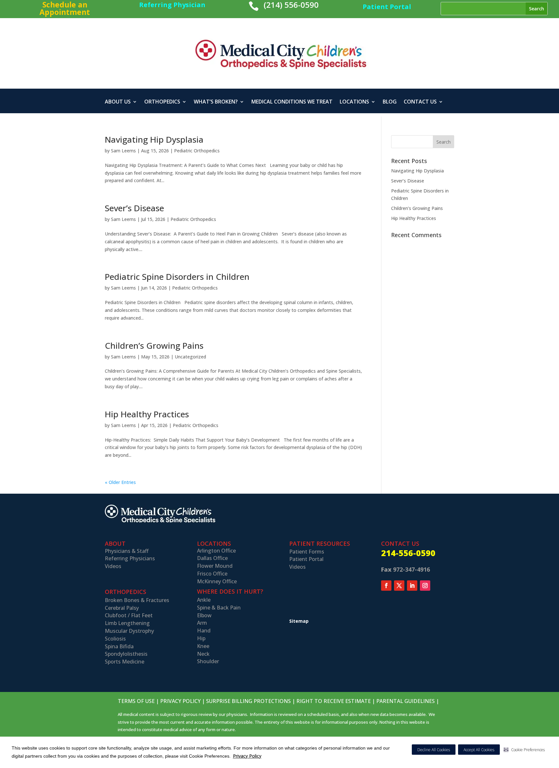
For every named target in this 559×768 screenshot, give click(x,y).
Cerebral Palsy (122, 607)
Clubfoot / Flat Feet (129, 615)
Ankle (204, 599)
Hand (204, 630)
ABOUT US (118, 102)
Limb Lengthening (127, 623)
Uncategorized (190, 357)
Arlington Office (216, 550)
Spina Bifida (119, 646)
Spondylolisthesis (126, 653)
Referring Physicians (130, 558)
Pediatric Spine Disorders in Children (177, 276)
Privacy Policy (247, 756)
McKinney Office (217, 581)
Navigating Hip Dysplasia (154, 139)
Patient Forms (306, 551)
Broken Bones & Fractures (137, 600)
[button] (524, 749)
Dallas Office (212, 558)
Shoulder (208, 661)
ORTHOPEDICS (162, 102)
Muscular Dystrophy (129, 630)
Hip (201, 638)
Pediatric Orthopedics (197, 151)
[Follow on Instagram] (425, 585)
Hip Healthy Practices (147, 414)
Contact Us (400, 543)
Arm (202, 622)
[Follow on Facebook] (386, 585)
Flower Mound (215, 565)
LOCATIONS (354, 102)
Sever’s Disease (134, 208)
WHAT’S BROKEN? (216, 102)
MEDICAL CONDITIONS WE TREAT (292, 102)
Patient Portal (306, 559)
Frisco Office (212, 573)
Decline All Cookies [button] (433, 749)
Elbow (204, 615)
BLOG (390, 102)
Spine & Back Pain (219, 607)
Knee (203, 646)
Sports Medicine (124, 661)
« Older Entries (120, 482)
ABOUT (115, 543)
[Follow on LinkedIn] (412, 585)
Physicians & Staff (126, 550)
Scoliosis (115, 638)
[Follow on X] (399, 585)
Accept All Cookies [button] (479, 749)
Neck (203, 653)
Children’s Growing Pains (154, 345)
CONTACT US (420, 102)
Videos (113, 566)
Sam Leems (123, 151)
